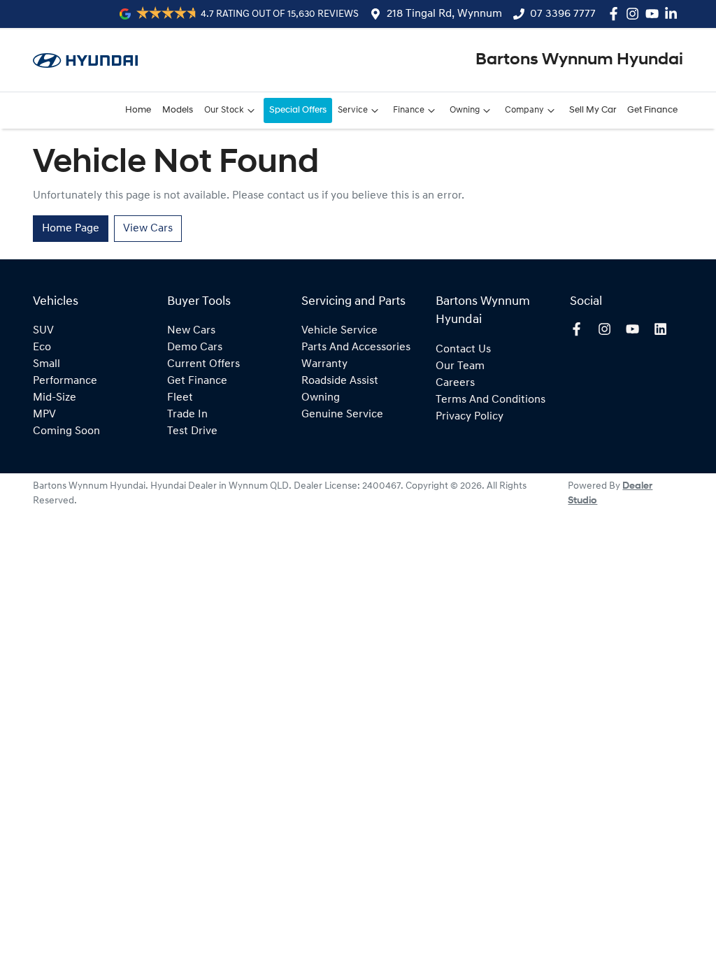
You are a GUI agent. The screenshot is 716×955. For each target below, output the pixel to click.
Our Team (460, 366)
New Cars (191, 330)
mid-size (54, 397)
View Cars (148, 228)
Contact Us (463, 349)
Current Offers (203, 364)
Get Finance (652, 110)
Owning (465, 110)
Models (177, 110)
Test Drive (192, 431)
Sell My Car (592, 110)
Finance (408, 110)
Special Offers (298, 110)
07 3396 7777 (563, 14)
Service (353, 110)
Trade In (187, 414)
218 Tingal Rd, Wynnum (444, 14)
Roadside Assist (339, 381)
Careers (455, 383)
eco (42, 347)
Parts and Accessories (355, 347)
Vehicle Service (339, 330)
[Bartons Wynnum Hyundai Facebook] (616, 13)
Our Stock (224, 110)
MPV (44, 414)
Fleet (180, 397)
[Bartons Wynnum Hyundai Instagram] (635, 13)
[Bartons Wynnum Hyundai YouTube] (654, 13)
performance (65, 381)
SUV (43, 330)
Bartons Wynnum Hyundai (579, 60)
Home (138, 110)
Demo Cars (194, 347)
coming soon (66, 431)
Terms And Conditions (490, 399)
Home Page (70, 228)
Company (524, 110)
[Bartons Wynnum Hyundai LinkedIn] (673, 13)
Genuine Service (342, 414)
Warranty (324, 364)
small (46, 364)
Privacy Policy (469, 416)
